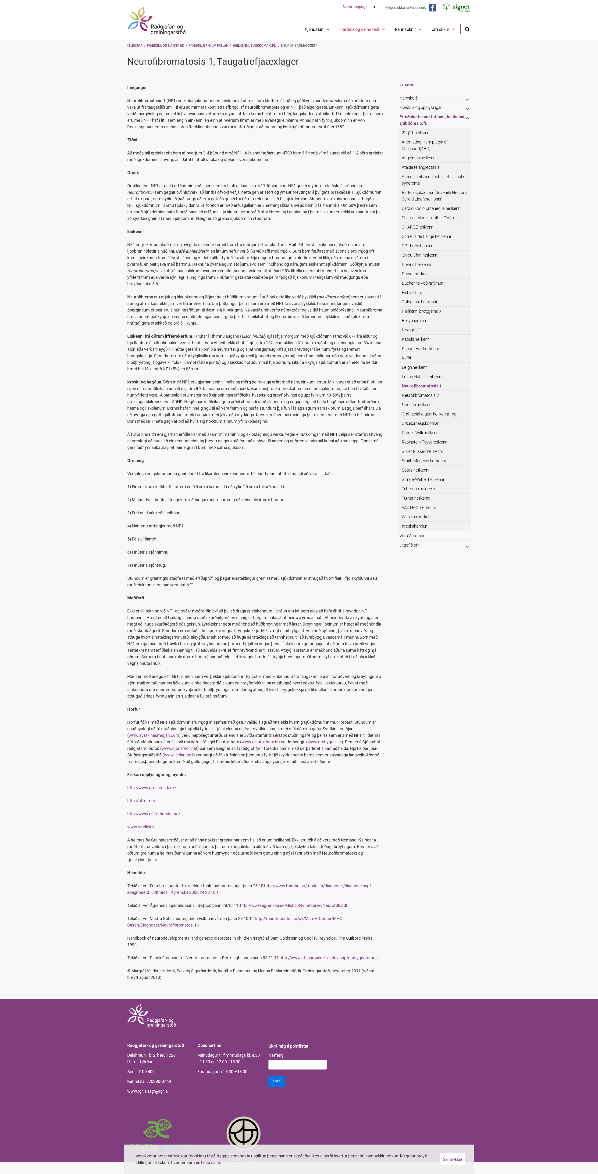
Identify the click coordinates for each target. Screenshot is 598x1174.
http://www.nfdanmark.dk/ (151, 787)
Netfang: (276, 1055)
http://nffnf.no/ (141, 800)
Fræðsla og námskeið (165, 45)
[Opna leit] (467, 28)
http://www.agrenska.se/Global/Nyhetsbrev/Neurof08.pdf (294, 905)
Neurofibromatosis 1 (299, 45)
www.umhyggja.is (324, 741)
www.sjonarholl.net (179, 748)
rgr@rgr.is (159, 1091)
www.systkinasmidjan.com (154, 735)
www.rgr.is (137, 1091)
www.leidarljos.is (180, 754)
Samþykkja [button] (452, 1159)
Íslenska (134, 45)
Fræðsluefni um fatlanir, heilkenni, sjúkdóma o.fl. (233, 45)
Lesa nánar (211, 1162)
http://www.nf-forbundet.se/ (153, 813)
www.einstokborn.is (260, 741)
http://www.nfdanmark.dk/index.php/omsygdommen (329, 957)
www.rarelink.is (141, 826)
